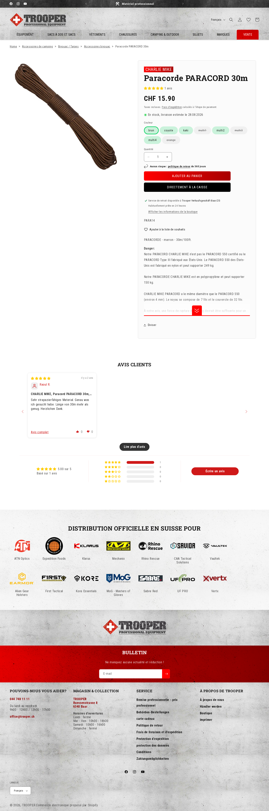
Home (13, 46)
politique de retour (179, 166)
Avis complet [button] (40, 432)
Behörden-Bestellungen (152, 712)
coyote (168, 130)
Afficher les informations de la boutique (173, 211)
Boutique (206, 713)
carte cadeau (145, 719)
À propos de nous (212, 700)
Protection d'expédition (152, 739)
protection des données (152, 745)
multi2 (221, 130)
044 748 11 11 (20, 699)
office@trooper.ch (22, 716)
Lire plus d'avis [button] (134, 447)
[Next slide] (246, 411)
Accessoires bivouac (97, 46)
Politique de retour (149, 725)
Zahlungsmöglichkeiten (152, 759)
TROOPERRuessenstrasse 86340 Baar (85, 702)
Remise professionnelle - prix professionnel (157, 702)
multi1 (205, 131)
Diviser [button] (152, 325)
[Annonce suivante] (183, 3)
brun (151, 130)
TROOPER (28, 805)
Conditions (143, 752)
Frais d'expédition (172, 107)
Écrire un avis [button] (215, 471)
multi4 (152, 140)
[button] (231, 19)
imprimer (206, 720)
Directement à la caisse (187, 187)
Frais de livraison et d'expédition (159, 732)
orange (173, 141)
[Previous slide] (22, 411)
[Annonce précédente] (86, 3)
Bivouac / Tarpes (68, 46)
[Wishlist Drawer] (248, 19)
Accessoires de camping (37, 46)
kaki (185, 130)
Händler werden (211, 706)
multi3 (241, 131)
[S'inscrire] (166, 673)
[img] (40, 378)
